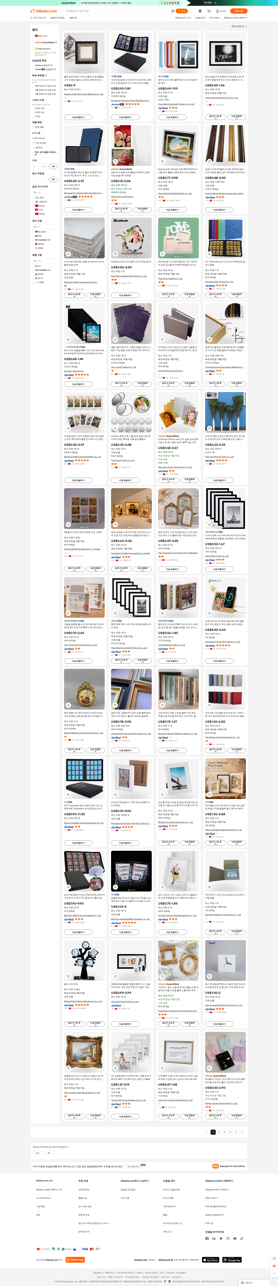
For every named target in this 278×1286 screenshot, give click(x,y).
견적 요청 (125, 1198)
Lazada (139, 1273)
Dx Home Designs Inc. (74, 371)
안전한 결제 (83, 1189)
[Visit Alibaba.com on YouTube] (235, 1238)
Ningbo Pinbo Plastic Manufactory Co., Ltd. (83, 1001)
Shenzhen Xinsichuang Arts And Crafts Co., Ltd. (130, 823)
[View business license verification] (165, 1281)
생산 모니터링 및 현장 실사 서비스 (93, 1223)
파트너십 (209, 1223)
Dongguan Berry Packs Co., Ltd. (219, 282)
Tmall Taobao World (124, 1273)
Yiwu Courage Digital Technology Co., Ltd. (223, 1005)
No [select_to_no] (49, 1153)
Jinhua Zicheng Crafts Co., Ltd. (125, 1001)
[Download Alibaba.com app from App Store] (210, 1260)
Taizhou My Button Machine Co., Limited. (82, 549)
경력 (38, 1215)
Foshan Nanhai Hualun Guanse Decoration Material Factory (224, 193)
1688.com (109, 1273)
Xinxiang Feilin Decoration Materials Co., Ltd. (84, 94)
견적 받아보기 (134, 1166)
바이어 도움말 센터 (171, 1189)
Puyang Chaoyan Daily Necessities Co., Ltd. (177, 915)
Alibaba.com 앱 (166, 1260)
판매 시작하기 (211, 1198)
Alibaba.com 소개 (44, 1180)
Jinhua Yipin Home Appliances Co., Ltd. (128, 1100)
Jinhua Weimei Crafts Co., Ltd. (171, 645)
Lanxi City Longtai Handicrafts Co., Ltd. (175, 1100)
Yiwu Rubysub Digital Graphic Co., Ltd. (175, 193)
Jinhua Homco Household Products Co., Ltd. (131, 733)
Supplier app (141, 1260)
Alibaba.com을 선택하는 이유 (49, 1189)
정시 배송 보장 (85, 1206)
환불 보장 (82, 1198)
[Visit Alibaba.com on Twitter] (221, 1238)
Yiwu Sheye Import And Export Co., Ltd (222, 737)
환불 (165, 1215)
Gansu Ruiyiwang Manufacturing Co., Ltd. (223, 830)
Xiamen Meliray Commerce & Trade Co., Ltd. (83, 733)
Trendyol (170, 1273)
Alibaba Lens (52, 1260)
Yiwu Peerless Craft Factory (170, 371)
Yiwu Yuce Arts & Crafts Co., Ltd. (219, 457)
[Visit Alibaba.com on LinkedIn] (214, 1238)
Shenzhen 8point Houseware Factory (80, 282)
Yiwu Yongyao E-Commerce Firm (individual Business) (177, 553)
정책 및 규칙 (83, 1231)
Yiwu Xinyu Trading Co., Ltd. (170, 278)
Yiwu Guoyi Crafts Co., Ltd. (123, 460)
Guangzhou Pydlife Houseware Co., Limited (130, 553)
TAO (161, 1273)
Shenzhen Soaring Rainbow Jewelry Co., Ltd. (177, 733)
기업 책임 (40, 1206)
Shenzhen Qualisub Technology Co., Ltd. (129, 276)
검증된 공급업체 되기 (214, 1215)
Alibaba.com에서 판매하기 (217, 1189)
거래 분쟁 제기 (169, 1206)
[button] (172, 11)
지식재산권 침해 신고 (172, 1223)
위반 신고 (167, 1231)
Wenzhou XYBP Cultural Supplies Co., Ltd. (82, 457)
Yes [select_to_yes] (37, 1153)
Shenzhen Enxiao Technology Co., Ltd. (175, 467)
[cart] (209, 11)
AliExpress (97, 1273)
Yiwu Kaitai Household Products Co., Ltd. (176, 104)
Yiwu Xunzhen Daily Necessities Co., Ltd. (82, 1092)
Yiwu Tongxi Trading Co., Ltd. (123, 367)
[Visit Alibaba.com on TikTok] (242, 1238)
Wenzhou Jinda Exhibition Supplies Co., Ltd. (130, 919)
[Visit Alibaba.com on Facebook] (207, 1238)
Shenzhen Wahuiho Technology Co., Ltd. (223, 915)
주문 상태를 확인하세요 (215, 1206)
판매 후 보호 (83, 1215)
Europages (181, 1273)
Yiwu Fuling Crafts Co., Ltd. (217, 556)
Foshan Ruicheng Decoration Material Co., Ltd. (224, 367)
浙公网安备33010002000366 (186, 1281)
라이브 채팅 (168, 1198)
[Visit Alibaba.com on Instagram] (228, 1238)
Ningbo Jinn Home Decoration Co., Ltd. (175, 822)
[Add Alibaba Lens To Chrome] (75, 1260)
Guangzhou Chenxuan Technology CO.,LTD (177, 1011)
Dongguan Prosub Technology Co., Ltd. (222, 642)
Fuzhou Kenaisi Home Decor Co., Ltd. (221, 98)
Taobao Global (151, 1273)
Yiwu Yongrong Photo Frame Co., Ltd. (80, 645)
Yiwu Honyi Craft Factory (122, 196)
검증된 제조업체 (128, 1189)
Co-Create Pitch (43, 1198)
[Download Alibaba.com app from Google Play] (232, 1260)
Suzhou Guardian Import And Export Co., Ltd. (84, 823)
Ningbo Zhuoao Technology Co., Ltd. (221, 1103)
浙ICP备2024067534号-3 (213, 1281)
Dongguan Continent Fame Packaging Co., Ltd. (130, 100)
